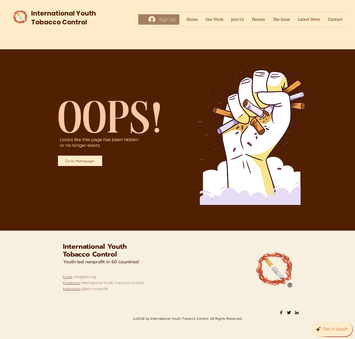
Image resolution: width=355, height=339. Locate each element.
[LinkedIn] (296, 312)
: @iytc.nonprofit (85, 288)
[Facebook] (281, 312)
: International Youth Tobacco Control (103, 282)
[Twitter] (289, 312)
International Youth (95, 246)
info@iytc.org (85, 276)
